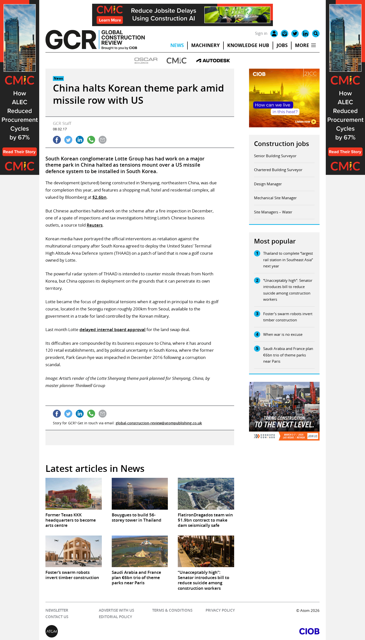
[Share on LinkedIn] (80, 140)
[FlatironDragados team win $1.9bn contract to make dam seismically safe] (206, 493)
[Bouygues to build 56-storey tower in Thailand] (140, 493)
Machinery (205, 45)
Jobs (282, 45)
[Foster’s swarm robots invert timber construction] (73, 551)
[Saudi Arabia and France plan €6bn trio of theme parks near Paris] (140, 551)
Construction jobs (281, 143)
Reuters (95, 225)
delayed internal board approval (112, 329)
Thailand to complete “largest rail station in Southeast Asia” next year (288, 259)
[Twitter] (295, 33)
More (302, 45)
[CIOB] (251, 631)
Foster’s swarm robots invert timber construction (287, 317)
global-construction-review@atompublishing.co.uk (159, 423)
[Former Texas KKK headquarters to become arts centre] (73, 493)
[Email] (284, 33)
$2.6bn (99, 197)
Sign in (261, 33)
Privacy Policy (220, 610)
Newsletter (56, 610)
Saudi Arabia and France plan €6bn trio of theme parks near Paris (288, 355)
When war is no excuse (282, 334)
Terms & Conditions (172, 610)
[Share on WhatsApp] (91, 140)
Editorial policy (115, 616)
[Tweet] (68, 140)
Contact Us (56, 616)
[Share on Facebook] (57, 140)
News (177, 45)
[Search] (316, 33)
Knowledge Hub (248, 45)
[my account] (274, 33)
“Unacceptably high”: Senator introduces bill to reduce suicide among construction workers (287, 290)
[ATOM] (113, 631)
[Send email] (103, 140)
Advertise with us (116, 610)
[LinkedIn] (305, 33)
